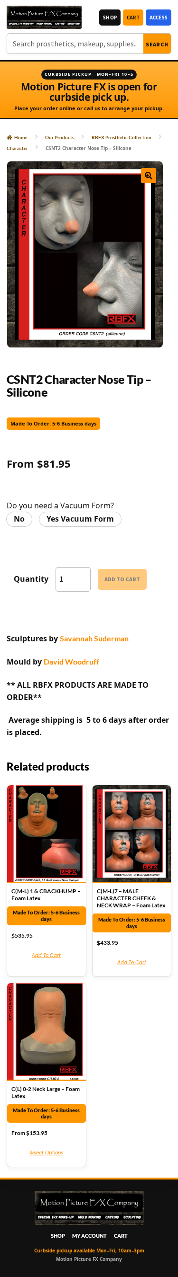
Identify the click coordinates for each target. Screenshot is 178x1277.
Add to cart (122, 579)
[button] (148, 175)
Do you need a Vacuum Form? (60, 505)
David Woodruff (71, 661)
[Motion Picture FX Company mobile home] (44, 17)
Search (157, 44)
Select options (46, 1152)
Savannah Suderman (94, 638)
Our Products (59, 137)
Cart (133, 17)
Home (20, 137)
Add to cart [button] (46, 955)
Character (17, 148)
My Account (89, 1236)
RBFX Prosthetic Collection (121, 137)
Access (159, 17)
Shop (110, 17)
